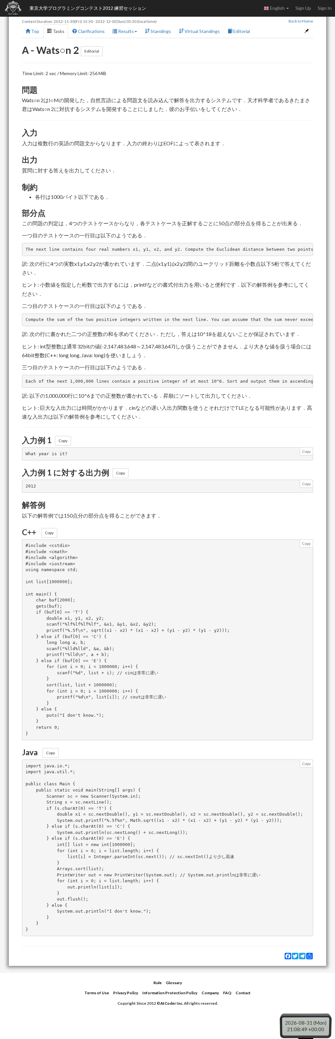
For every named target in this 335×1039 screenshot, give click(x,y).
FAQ (227, 992)
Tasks (58, 31)
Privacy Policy (125, 992)
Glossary (174, 982)
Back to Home (301, 21)
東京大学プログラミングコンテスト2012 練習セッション (87, 8)
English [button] (277, 8)
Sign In (325, 8)
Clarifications (91, 31)
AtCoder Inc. (171, 1003)
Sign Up (303, 8)
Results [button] (125, 31)
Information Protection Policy (169, 992)
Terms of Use (96, 992)
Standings (160, 31)
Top (34, 31)
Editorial (241, 31)
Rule (157, 982)
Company (210, 992)
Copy (63, 440)
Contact (243, 992)
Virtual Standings (202, 31)
